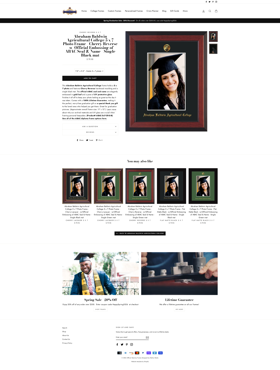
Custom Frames (114, 11)
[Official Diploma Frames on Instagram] (131, 344)
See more (179, 309)
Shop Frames (100, 309)
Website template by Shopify (140, 361)
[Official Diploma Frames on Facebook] (117, 344)
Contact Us (66, 339)
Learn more (111, 109)
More (185, 11)
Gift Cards (174, 11)
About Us (65, 335)
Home (84, 11)
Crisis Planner (152, 11)
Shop (64, 331)
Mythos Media (154, 358)
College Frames (97, 11)
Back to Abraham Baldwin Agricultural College (141, 233)
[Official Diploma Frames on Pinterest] (126, 344)
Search (64, 328)
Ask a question (90, 126)
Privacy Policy (67, 343)
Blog (164, 11)
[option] (140, 20)
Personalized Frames (134, 11)
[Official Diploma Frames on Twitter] (122, 344)
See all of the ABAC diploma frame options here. (84, 118)
